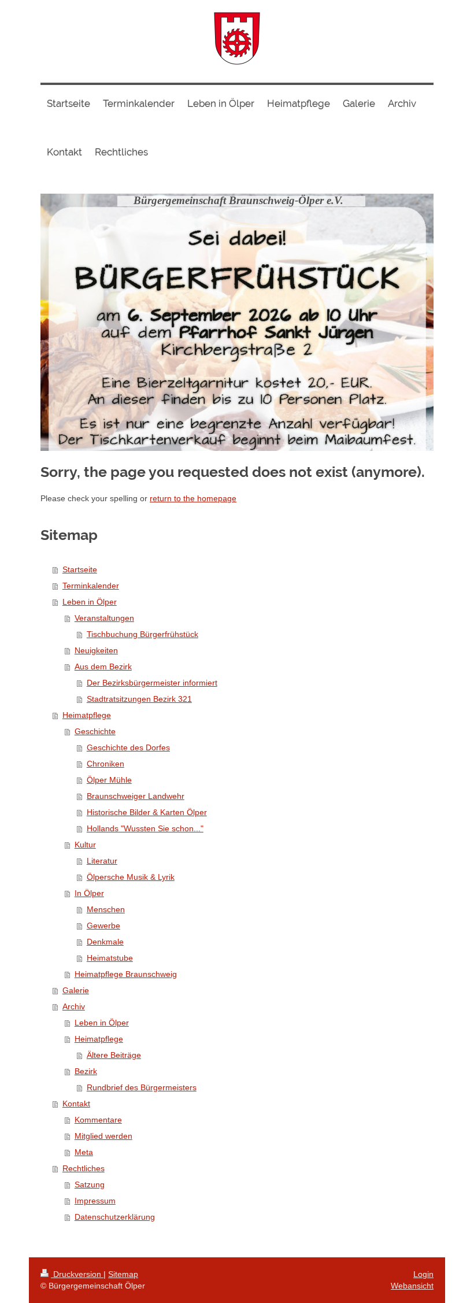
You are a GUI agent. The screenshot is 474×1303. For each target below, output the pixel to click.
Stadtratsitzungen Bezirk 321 (139, 699)
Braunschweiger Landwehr (135, 796)
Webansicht (412, 1285)
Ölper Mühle (109, 779)
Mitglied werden (103, 1136)
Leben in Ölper (89, 601)
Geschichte (95, 731)
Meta (84, 1152)
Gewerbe (103, 925)
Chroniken (105, 763)
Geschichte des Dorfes (128, 747)
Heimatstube (110, 958)
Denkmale (105, 941)
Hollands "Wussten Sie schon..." (145, 828)
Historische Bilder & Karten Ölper (147, 812)
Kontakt (76, 1103)
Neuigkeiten (96, 650)
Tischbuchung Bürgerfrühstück (142, 634)
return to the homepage (193, 498)
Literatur (102, 860)
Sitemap (123, 1274)
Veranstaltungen (104, 618)
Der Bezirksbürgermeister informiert (152, 682)
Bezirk (86, 1071)
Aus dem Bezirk (103, 666)
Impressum (95, 1200)
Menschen (106, 909)
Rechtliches (83, 1168)
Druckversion (77, 1274)
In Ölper (89, 893)
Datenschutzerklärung (115, 1216)
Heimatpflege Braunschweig (126, 974)
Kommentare (98, 1119)
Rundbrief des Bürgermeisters (142, 1087)
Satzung (90, 1184)
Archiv (73, 1006)
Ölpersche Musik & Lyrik (131, 877)
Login (423, 1274)
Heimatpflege (86, 715)
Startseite (79, 569)
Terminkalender (90, 585)
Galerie (75, 990)
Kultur (85, 844)
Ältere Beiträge (114, 1055)
